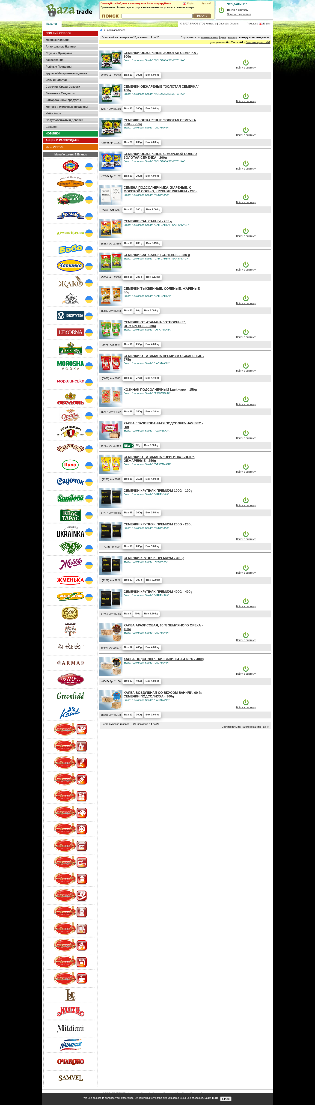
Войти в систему (246, 67)
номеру (232, 37)
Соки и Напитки (56, 80)
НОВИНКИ (53, 133)
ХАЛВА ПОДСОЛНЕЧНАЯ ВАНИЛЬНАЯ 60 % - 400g (164, 659)
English (191, 3)
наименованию (209, 37)
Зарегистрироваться (239, 14)
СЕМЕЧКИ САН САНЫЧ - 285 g (148, 221)
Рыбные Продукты (58, 66)
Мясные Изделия (57, 40)
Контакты (211, 23)
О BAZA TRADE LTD (192, 23)
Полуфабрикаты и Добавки (64, 120)
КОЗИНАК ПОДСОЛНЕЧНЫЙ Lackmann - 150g (160, 389)
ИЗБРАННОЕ (54, 147)
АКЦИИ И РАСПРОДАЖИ (63, 140)
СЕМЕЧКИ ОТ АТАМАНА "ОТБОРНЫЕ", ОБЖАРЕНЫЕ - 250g (155, 324)
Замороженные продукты (63, 100)
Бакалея (51, 126)
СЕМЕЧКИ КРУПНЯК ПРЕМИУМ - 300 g (154, 558)
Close (226, 1099)
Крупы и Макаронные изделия (66, 73)
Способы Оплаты (229, 23)
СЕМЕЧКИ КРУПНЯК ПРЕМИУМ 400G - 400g (158, 591)
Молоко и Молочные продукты (67, 106)
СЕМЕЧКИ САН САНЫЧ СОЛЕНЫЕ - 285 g (157, 255)
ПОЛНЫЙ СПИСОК (58, 33)
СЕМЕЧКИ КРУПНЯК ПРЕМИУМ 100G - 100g (158, 490)
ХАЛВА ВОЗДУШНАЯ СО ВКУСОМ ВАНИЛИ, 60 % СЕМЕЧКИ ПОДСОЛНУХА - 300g (163, 694)
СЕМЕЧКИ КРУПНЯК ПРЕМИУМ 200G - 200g (158, 524)
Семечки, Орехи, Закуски (63, 86)
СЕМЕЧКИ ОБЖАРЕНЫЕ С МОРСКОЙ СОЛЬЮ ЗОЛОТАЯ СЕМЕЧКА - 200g (160, 155)
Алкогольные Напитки (61, 46)
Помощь (252, 23)
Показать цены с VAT (258, 42)
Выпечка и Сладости (60, 93)
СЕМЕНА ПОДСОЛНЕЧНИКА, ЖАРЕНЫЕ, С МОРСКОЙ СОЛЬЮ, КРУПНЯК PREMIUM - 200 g (161, 189)
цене (223, 37)
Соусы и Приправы (59, 53)
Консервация (54, 60)
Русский (206, 3)
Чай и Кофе (53, 113)
